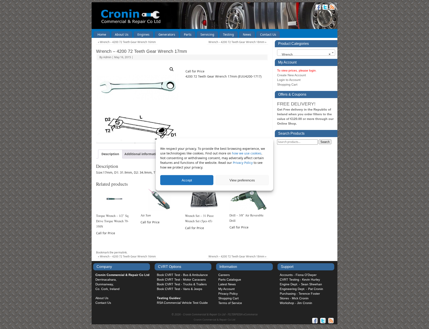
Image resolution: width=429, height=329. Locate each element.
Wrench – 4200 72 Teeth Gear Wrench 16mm (127, 42)
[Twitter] (325, 7)
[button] (172, 69)
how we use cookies (246, 153)
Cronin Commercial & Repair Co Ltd (214, 319)
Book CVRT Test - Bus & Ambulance (182, 275)
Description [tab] (110, 154)
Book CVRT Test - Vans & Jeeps (179, 289)
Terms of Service (230, 303)
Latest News (227, 284)
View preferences (242, 180)
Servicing (207, 34)
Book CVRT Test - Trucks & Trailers (182, 284)
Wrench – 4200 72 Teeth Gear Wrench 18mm (237, 42)
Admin (107, 57)
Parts (187, 34)
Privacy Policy (243, 162)
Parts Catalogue (229, 279)
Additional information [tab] (142, 154)
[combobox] (306, 52)
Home (101, 34)
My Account (226, 289)
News (247, 34)
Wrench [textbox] (304, 54)
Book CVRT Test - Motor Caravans (181, 279)
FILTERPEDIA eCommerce (243, 314)
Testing (228, 34)
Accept (187, 180)
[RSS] (332, 7)
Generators (166, 34)
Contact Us (268, 34)
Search (325, 142)
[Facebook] (318, 7)
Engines (143, 34)
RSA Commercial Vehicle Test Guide (182, 302)
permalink (120, 252)
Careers (224, 275)
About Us (121, 34)
